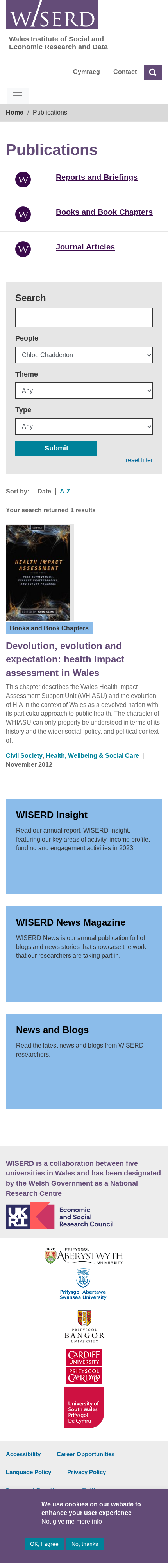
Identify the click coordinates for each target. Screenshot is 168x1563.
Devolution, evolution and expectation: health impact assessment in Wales (65, 659)
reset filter (139, 460)
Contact (125, 71)
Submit (56, 448)
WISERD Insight (52, 814)
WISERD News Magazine (70, 922)
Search (30, 298)
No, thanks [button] (84, 1544)
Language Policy (28, 1472)
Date (44, 491)
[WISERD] (52, 14)
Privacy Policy (86, 1472)
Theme (26, 374)
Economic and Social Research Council (84, 1215)
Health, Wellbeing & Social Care (92, 755)
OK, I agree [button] (44, 1544)
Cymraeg (86, 71)
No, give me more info (71, 1521)
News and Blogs (52, 1030)
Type (23, 410)
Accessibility (23, 1454)
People (26, 338)
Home (14, 112)
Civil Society (24, 755)
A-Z (65, 491)
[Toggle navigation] (18, 96)
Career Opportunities (85, 1454)
